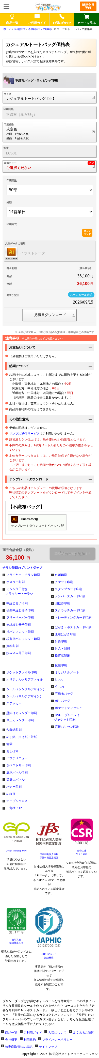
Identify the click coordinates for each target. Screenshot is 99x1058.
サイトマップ (48, 1047)
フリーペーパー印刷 (20, 617)
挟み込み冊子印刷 (18, 653)
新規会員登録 (88, 6)
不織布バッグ (64, 694)
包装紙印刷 (14, 730)
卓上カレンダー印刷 (20, 720)
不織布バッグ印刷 (39, 28)
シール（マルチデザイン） (24, 696)
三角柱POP (14, 808)
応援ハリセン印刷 (67, 727)
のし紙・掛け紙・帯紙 (21, 737)
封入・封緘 (62, 648)
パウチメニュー (17, 758)
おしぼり (12, 751)
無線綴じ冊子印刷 (18, 624)
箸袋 (9, 744)
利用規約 (30, 1039)
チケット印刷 (64, 582)
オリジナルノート (67, 672)
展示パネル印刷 (17, 772)
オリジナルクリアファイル (24, 679)
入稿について (57, 1032)
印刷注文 (20, 28)
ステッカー (14, 703)
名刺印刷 (61, 575)
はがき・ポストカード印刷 (73, 627)
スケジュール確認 (81, 294)
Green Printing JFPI (16, 850)
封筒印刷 (61, 641)
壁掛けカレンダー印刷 (21, 713)
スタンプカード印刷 (68, 589)
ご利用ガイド (33, 1032)
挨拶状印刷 (62, 655)
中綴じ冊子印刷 (17, 603)
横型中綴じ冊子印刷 (20, 610)
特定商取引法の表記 (18, 1047)
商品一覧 (11, 1032)
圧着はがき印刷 (65, 634)
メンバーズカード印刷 (70, 596)
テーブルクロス (17, 801)
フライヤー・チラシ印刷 (23, 575)
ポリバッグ (62, 701)
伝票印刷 (61, 665)
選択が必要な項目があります (72, 553)
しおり (59, 679)
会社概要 (11, 1039)
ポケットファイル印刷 (21, 672)
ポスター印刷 (15, 582)
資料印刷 (12, 646)
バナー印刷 (14, 786)
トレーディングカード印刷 (73, 617)
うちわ (59, 686)
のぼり (10, 794)
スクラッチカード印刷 (70, 610)
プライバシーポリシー (57, 1039)
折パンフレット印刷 (20, 632)
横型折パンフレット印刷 (23, 639)
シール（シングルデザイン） (26, 689)
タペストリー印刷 (18, 765)
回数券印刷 (62, 603)
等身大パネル (15, 779)
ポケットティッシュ (68, 708)
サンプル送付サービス (24, 433)
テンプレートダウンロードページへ (35, 522)
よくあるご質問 (83, 1032)
